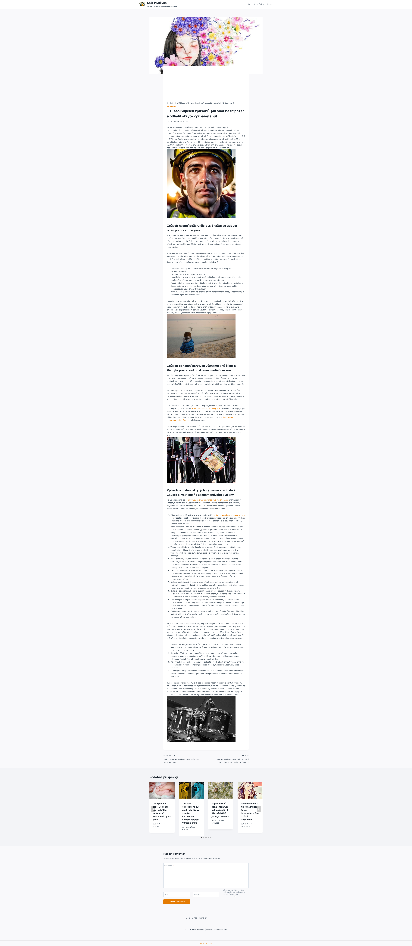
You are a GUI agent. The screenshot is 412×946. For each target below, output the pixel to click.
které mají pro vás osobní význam (206, 408)
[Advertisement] (206, 86)
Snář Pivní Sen (174, 121)
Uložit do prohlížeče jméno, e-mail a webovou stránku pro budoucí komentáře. (234, 892)
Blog (188, 918)
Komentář (169, 865)
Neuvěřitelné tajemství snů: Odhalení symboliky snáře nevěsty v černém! (233, 759)
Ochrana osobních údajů (216, 930)
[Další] (259, 809)
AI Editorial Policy (206, 943)
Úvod (250, 4)
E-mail (197, 894)
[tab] (201, 837)
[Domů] (167, 103)
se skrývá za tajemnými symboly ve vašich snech (207, 500)
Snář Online (259, 4)
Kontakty (203, 918)
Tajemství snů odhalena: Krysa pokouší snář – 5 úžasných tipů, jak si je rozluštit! (220, 810)
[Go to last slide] (153, 809)
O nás (269, 4)
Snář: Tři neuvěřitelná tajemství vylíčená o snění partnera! (181, 759)
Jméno (168, 894)
